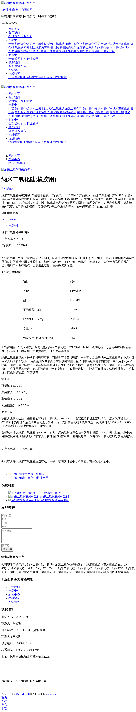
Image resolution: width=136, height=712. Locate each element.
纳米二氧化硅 (17, 163)
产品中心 (14, 159)
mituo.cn (51, 693)
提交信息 (7, 549)
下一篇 (28, 477)
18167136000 (9, 219)
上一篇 (26, 474)
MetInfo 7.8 (23, 693)
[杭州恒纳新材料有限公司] (68, 87)
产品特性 (14, 225)
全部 (11, 43)
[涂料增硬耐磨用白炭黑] (24, 500)
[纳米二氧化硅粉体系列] (24, 496)
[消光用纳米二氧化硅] (23, 492)
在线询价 (7, 188)
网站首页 (14, 28)
